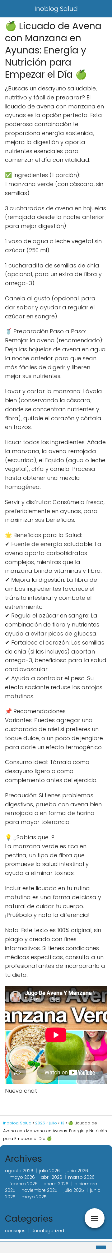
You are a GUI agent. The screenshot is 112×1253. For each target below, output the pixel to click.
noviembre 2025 (39, 1190)
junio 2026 (77, 1171)
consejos (15, 1231)
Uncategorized (47, 1231)
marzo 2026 (81, 1177)
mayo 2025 (34, 1197)
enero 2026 (56, 1184)
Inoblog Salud (56, 8)
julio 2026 (49, 1171)
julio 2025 (73, 1190)
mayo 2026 (22, 1177)
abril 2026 (51, 1177)
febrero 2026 (24, 1184)
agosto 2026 (19, 1171)
